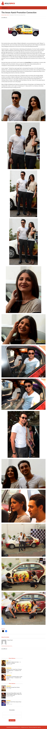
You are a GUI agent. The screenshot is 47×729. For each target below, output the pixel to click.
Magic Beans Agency (37, 727)
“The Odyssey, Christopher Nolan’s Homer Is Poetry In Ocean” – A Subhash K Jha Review (14, 677)
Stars (8, 15)
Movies (2, 15)
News (6, 15)
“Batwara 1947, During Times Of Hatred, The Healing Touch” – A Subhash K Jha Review (14, 670)
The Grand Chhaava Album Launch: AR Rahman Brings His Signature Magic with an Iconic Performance (14, 694)
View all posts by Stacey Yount (7, 646)
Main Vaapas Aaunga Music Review (13, 687)
